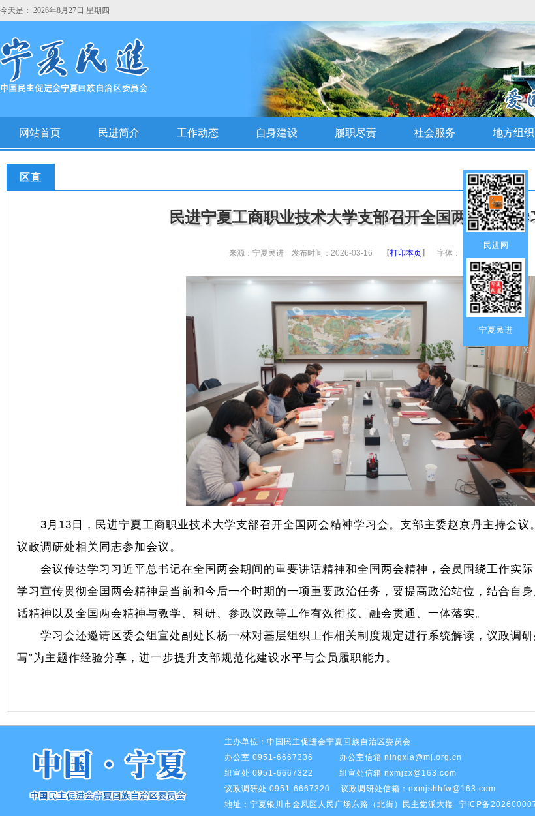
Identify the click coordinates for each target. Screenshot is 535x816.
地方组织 (513, 132)
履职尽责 (355, 132)
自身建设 (277, 132)
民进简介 (119, 132)
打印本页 (405, 253)
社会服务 (434, 132)
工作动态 (198, 132)
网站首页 (40, 132)
